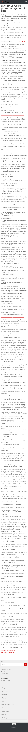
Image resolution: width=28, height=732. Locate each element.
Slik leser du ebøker (5, 680)
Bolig (3, 688)
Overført (4, 708)
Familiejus (4, 694)
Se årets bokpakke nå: (12, 115)
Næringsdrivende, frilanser (8, 704)
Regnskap (4, 714)
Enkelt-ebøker (4, 673)
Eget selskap (5, 691)
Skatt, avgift (5, 717)
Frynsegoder (5, 698)
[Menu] (26, 2)
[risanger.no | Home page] (7, 2)
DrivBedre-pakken (5, 672)
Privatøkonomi (5, 711)
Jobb (3, 701)
